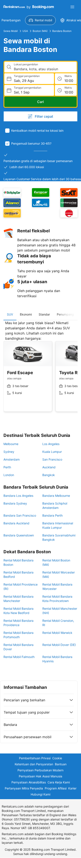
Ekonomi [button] (26, 314)
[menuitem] (40, 20)
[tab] (9, 314)
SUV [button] (10, 314)
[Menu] (72, 7)
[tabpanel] (40, 369)
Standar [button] (44, 314)
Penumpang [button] (65, 314)
